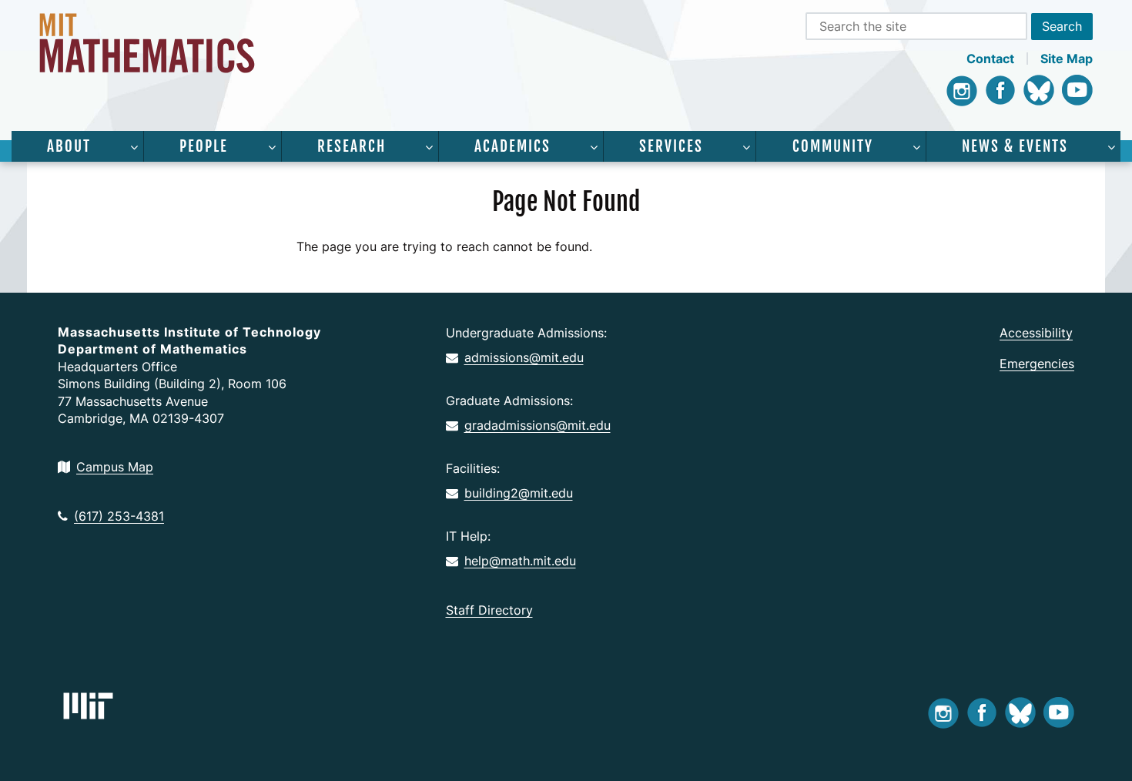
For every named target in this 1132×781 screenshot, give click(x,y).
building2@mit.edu (518, 493)
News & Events (1015, 146)
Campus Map (114, 466)
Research (351, 146)
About (69, 146)
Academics (512, 146)
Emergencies (1037, 363)
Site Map (1066, 58)
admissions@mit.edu (524, 357)
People (203, 146)
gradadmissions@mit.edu (537, 425)
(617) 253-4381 (119, 516)
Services (671, 146)
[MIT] (88, 706)
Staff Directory (489, 610)
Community (832, 146)
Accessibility (1036, 332)
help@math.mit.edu (520, 560)
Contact (990, 58)
